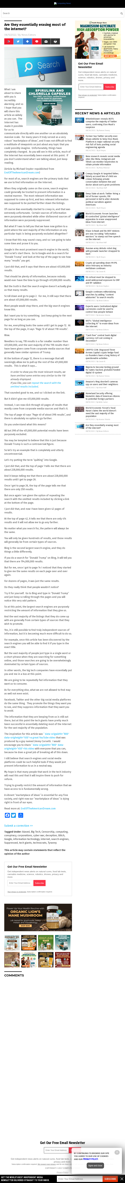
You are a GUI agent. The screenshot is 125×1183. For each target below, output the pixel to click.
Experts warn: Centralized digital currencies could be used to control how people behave (101, 309)
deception (51, 835)
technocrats (39, 842)
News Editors (28, 34)
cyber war (38, 835)
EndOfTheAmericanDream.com (21, 172)
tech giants (25, 842)
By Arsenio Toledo (103, 315)
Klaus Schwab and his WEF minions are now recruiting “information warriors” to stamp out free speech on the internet (103, 235)
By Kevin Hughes (103, 286)
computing (62, 831)
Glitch (61, 835)
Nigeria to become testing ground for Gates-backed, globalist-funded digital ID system (103, 370)
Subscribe (110, 1178)
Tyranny (52, 842)
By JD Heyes (101, 151)
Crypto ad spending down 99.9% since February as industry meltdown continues (101, 266)
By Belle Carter (102, 402)
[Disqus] (38, 1018)
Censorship (48, 831)
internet (45, 839)
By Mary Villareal (103, 168)
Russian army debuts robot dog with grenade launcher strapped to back (103, 251)
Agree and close (95, 1165)
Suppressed (11, 842)
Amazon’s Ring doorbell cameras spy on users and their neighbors (102, 383)
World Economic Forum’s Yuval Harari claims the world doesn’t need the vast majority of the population (101, 412)
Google (8, 839)
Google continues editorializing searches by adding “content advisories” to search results (101, 294)
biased (26, 831)
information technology (26, 839)
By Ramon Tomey (103, 130)
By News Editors (103, 301)
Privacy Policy (62, 1172)
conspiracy (10, 835)
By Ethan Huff (102, 188)
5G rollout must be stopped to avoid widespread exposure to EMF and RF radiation (103, 280)
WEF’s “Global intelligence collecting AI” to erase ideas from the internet (102, 324)
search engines (60, 839)
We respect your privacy (47, 1164)
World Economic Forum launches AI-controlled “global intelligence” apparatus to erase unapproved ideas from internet (103, 217)
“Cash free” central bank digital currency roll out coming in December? (101, 338)
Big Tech (35, 831)
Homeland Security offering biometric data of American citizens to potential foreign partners (103, 396)
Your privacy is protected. (16, 892)
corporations (25, 835)
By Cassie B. (101, 272)
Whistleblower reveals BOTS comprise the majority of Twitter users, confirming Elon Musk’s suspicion (101, 123)
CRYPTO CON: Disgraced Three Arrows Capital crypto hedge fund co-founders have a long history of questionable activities (103, 354)
